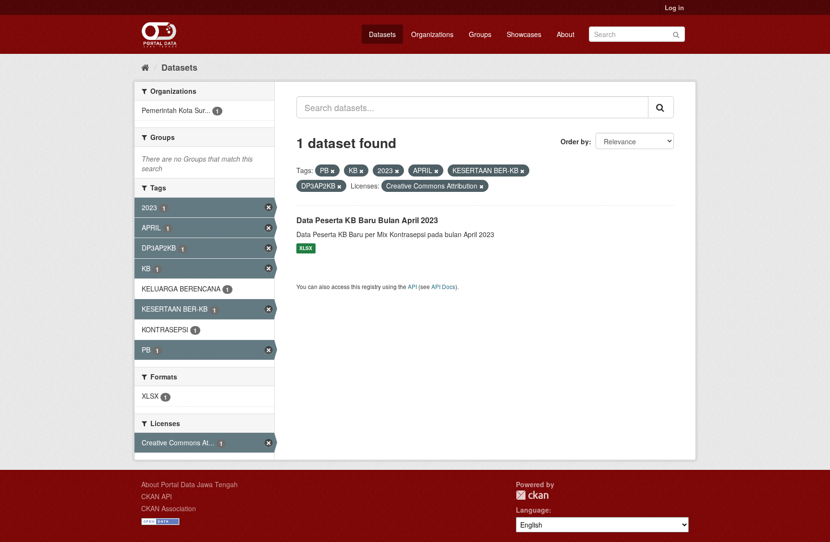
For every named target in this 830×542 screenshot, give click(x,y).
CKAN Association (168, 508)
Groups (480, 34)
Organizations (432, 34)
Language (532, 510)
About (565, 34)
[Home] (145, 67)
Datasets (382, 34)
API (412, 286)
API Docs (443, 286)
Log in (674, 7)
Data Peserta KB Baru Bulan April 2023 (367, 220)
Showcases (524, 34)
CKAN (532, 495)
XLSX (305, 248)
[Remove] (332, 171)
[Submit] (676, 33)
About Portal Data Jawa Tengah (189, 484)
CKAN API (156, 496)
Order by (575, 141)
